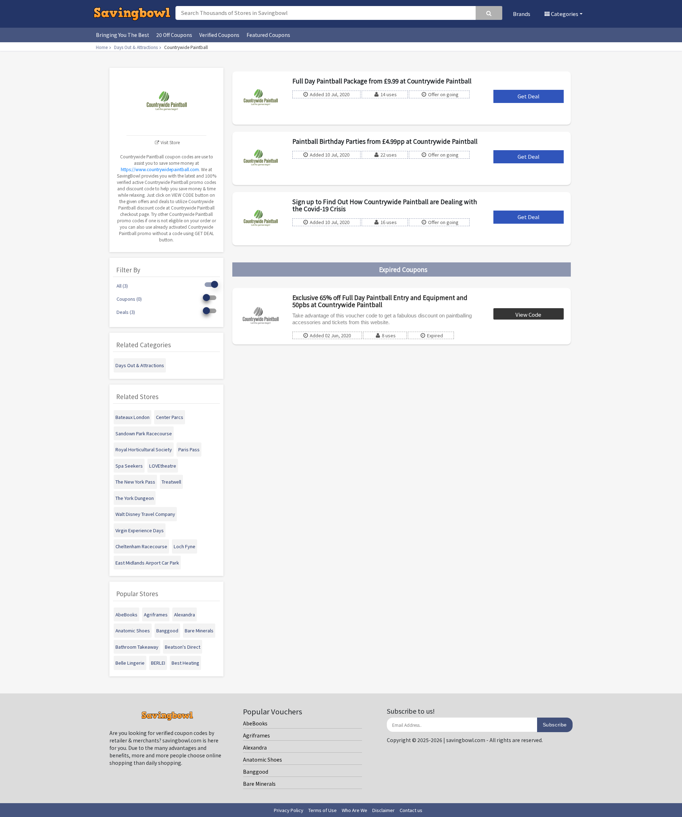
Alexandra (255, 747)
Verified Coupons (219, 34)
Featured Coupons (268, 34)
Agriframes (256, 735)
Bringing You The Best (122, 34)
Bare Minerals (259, 783)
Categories (564, 13)
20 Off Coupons (174, 34)
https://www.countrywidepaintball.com (160, 169)
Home (102, 47)
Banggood (255, 771)
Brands (521, 13)
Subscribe (555, 725)
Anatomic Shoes (262, 759)
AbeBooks (255, 723)
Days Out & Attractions (136, 47)
